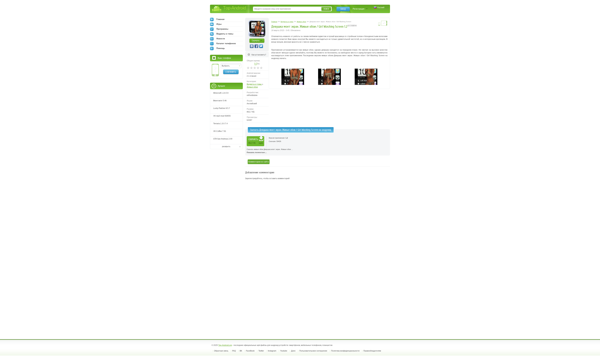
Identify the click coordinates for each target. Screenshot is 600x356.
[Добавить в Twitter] (261, 46)
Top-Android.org (225, 345)
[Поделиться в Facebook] (256, 46)
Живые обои (252, 87)
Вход (343, 9)
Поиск (326, 9)
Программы (222, 29)
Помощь (220, 48)
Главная (220, 19)
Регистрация (358, 9)
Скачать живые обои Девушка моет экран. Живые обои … (270, 150)
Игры (219, 24)
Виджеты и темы (254, 84)
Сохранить (230, 72)
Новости (220, 38)
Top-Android (229, 9)
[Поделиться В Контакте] (252, 46)
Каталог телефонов (226, 43)
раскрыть (226, 146)
